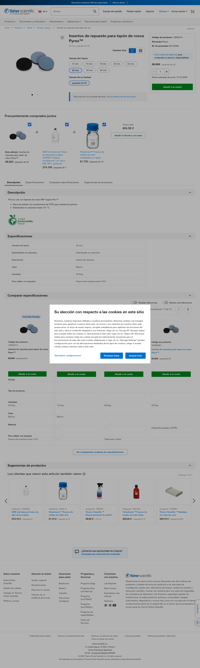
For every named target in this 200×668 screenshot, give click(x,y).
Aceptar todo (135, 355)
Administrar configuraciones (67, 355)
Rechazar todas (111, 355)
